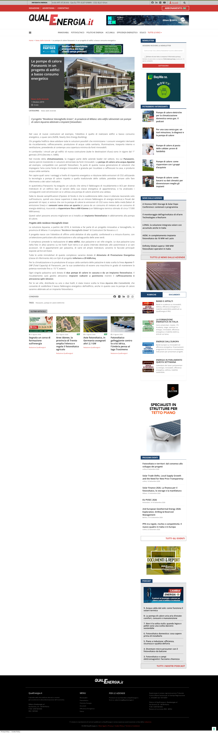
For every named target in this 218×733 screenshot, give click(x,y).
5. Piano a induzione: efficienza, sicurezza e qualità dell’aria (159, 642)
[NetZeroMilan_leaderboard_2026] (147, 20)
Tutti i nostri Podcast (171, 666)
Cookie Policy (119, 726)
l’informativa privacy (169, 59)
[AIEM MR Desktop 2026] (163, 276)
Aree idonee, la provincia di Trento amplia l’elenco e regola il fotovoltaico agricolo (67, 343)
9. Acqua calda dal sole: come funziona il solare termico (163, 609)
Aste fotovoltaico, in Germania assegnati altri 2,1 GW (94, 340)
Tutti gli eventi (175, 538)
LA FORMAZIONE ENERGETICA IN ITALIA (167, 321)
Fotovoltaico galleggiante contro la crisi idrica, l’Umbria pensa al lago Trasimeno (121, 343)
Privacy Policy (5, 731)
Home (31, 40)
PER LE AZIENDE (117, 693)
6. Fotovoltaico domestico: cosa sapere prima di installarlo (163, 634)
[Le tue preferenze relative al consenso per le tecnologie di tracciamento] (214, 729)
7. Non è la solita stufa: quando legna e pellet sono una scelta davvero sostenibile (162, 626)
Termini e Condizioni (132, 726)
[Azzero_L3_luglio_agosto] (81, 49)
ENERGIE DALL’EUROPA (167, 341)
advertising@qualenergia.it (124, 700)
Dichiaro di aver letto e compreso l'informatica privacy (163, 57)
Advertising (48, 8)
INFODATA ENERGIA (39, 2)
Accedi (175, 2)
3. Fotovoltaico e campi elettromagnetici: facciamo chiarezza (162, 657)
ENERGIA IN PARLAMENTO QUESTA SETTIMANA (169, 361)
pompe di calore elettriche (54, 303)
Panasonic (39, 303)
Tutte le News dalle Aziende (167, 257)
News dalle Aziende (42, 40)
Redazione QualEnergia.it (37, 347)
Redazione (34, 8)
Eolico (143, 32)
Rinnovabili (63, 32)
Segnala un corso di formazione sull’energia (39, 340)
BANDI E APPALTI (164, 301)
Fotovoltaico (77, 32)
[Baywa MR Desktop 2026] (163, 87)
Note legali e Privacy (106, 726)
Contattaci (63, 8)
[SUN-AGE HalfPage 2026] (163, 418)
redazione (147, 722)
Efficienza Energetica (127, 32)
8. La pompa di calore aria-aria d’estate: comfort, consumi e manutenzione (163, 617)
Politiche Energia (95, 32)
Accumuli (110, 32)
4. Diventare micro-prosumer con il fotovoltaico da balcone (161, 650)
